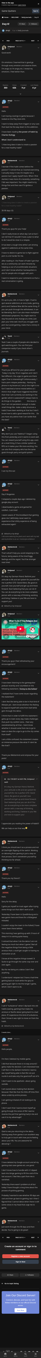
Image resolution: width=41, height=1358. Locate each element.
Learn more (4, 4)
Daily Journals (23, 30)
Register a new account (20, 1256)
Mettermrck (12, 161)
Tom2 (10, 336)
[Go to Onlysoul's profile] (4, 48)
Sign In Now (20, 1262)
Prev (8, 41)
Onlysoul (11, 47)
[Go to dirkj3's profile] (3, 30)
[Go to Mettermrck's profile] (4, 162)
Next (32, 41)
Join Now (20, 1310)
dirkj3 (8, 30)
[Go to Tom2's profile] (4, 337)
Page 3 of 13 (19, 41)
